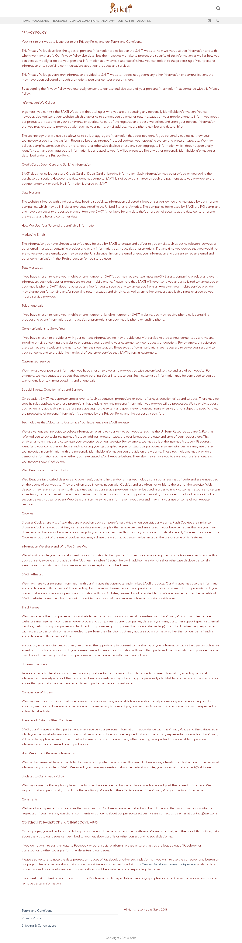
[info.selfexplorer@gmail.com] (210, 20)
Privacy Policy (31, 918)
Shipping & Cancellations (39, 925)
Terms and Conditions (37, 910)
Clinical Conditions (84, 20)
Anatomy (108, 20)
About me (144, 20)
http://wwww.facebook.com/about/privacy (165, 864)
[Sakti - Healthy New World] (121, 8)
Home (26, 20)
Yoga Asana (40, 20)
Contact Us (126, 20)
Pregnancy (59, 20)
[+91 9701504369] (218, 20)
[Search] (218, 8)
